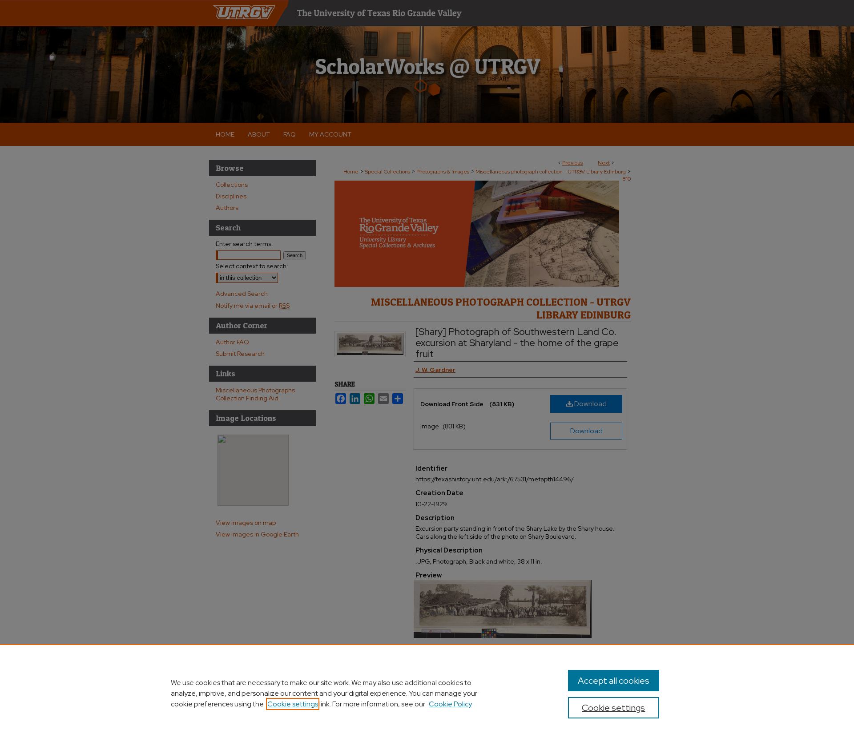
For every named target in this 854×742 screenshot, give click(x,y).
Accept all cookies (613, 680)
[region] (427, 693)
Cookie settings (292, 704)
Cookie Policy (450, 704)
